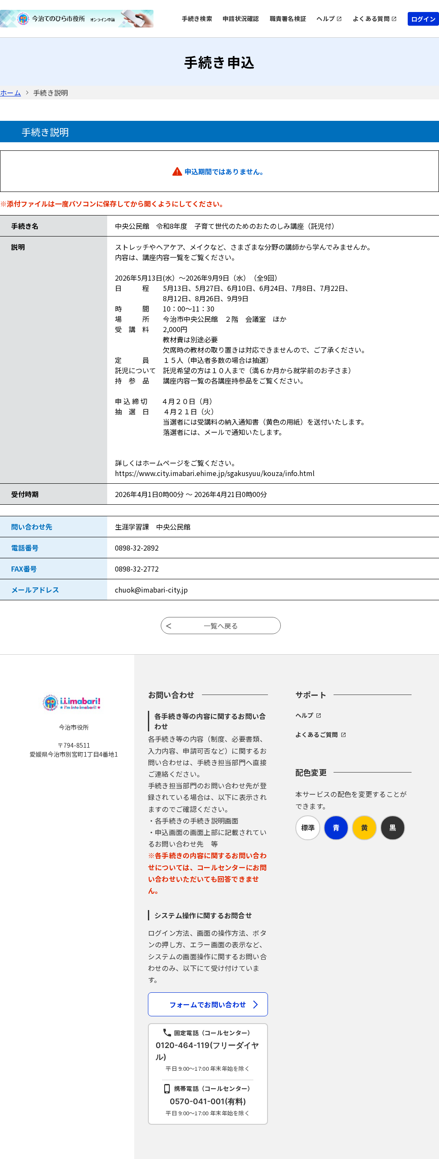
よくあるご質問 (316, 734)
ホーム (10, 92)
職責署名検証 (288, 18)
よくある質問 (371, 18)
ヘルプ (325, 18)
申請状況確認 (241, 18)
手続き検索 (197, 18)
